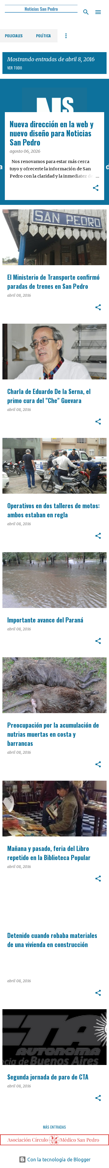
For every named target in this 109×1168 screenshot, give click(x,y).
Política (43, 35)
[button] (95, 188)
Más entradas (54, 1127)
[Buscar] (86, 12)
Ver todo (14, 67)
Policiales (14, 35)
